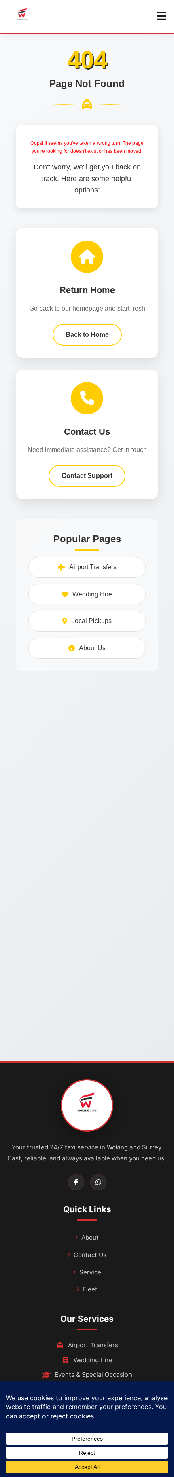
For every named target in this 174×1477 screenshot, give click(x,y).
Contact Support (87, 475)
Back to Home (87, 334)
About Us (92, 647)
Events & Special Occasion (93, 1374)
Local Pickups (91, 620)
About (90, 1237)
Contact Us (90, 1255)
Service (90, 1272)
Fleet (90, 1289)
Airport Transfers (93, 567)
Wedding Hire (92, 594)
